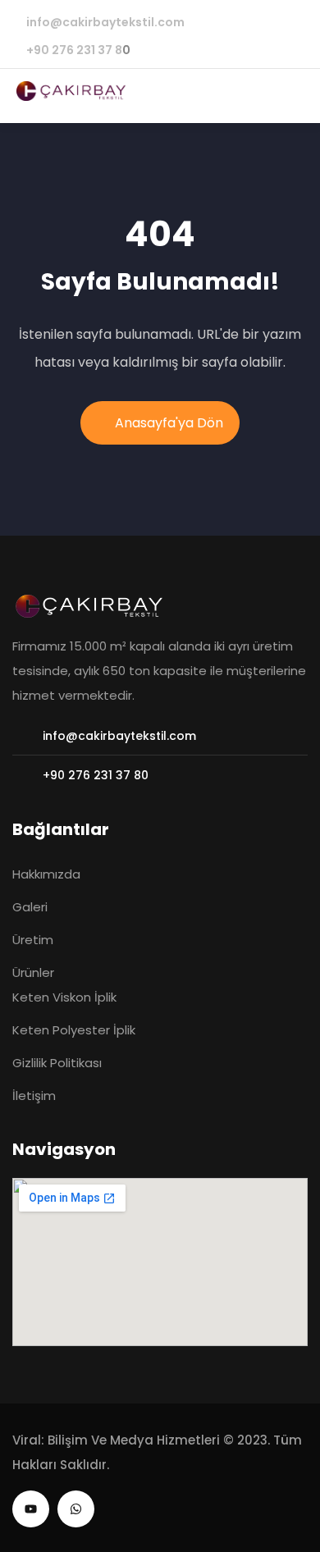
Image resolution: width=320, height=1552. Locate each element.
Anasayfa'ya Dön (169, 422)
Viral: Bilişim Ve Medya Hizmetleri (116, 1440)
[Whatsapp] (75, 1508)
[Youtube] (30, 1508)
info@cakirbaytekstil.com (105, 22)
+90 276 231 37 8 (74, 50)
